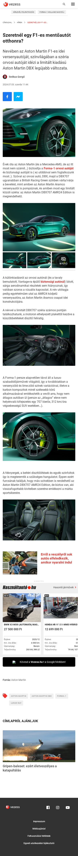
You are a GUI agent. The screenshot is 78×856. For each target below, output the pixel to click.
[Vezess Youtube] (67, 806)
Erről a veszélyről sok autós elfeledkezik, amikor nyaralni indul (56, 558)
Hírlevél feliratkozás (23, 12)
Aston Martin (18, 696)
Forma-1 (61, 696)
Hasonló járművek (63, 587)
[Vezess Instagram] (57, 806)
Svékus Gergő (17, 76)
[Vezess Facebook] (48, 806)
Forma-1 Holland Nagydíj (52, 12)
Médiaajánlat (39, 828)
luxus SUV (16, 703)
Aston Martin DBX (42, 696)
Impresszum (39, 821)
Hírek (19, 22)
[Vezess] (15, 4)
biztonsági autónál (53, 281)
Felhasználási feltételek (39, 836)
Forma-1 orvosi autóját (58, 168)
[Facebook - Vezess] (7, 96)
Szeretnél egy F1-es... (37, 22)
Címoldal (7, 22)
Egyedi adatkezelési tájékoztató (39, 843)
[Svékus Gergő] (5, 77)
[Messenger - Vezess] (18, 96)
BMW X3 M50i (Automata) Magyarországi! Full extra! (21, 624)
